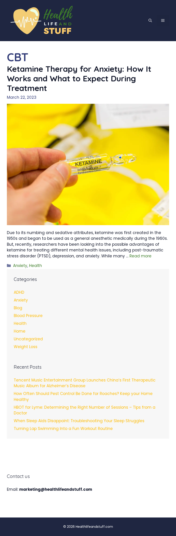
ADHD (19, 292)
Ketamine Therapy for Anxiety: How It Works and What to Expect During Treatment (79, 78)
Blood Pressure (28, 315)
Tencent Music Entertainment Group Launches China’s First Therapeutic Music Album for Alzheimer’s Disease (85, 383)
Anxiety (20, 265)
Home (19, 331)
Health (35, 265)
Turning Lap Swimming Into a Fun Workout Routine (63, 428)
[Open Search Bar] (150, 20)
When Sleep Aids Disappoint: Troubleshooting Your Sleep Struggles (79, 421)
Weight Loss (25, 346)
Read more (140, 256)
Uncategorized (28, 339)
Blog (18, 308)
